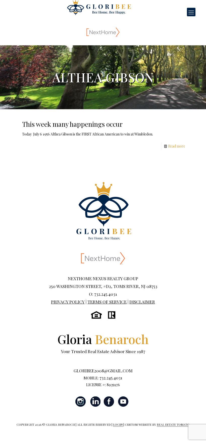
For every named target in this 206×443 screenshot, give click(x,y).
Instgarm (80, 401)
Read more (176, 146)
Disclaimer (142, 302)
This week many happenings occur (72, 124)
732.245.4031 (110, 377)
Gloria (103, 339)
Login (118, 424)
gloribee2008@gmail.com (103, 370)
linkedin (94, 401)
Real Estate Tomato (173, 424)
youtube (123, 401)
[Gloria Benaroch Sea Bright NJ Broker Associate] (99, 7)
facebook (109, 401)
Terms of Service (107, 302)
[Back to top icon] (182, 432)
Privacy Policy (68, 302)
